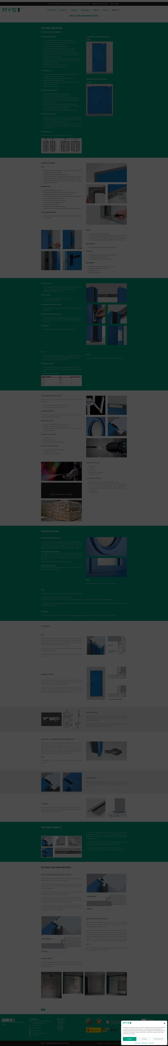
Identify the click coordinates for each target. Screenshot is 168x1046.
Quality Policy (144, 1042)
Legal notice (151, 1042)
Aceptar (129, 1039)
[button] (164, 1023)
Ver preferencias (158, 1039)
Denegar (144, 1039)
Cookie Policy (137, 1042)
